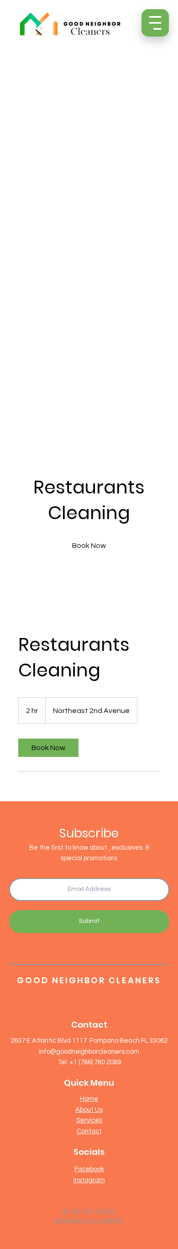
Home (89, 1098)
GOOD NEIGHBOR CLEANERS (89, 980)
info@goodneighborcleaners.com (89, 1051)
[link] (89, 545)
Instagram (89, 1180)
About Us (89, 1109)
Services (89, 1120)
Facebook (89, 1169)
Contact (89, 1131)
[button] (155, 23)
